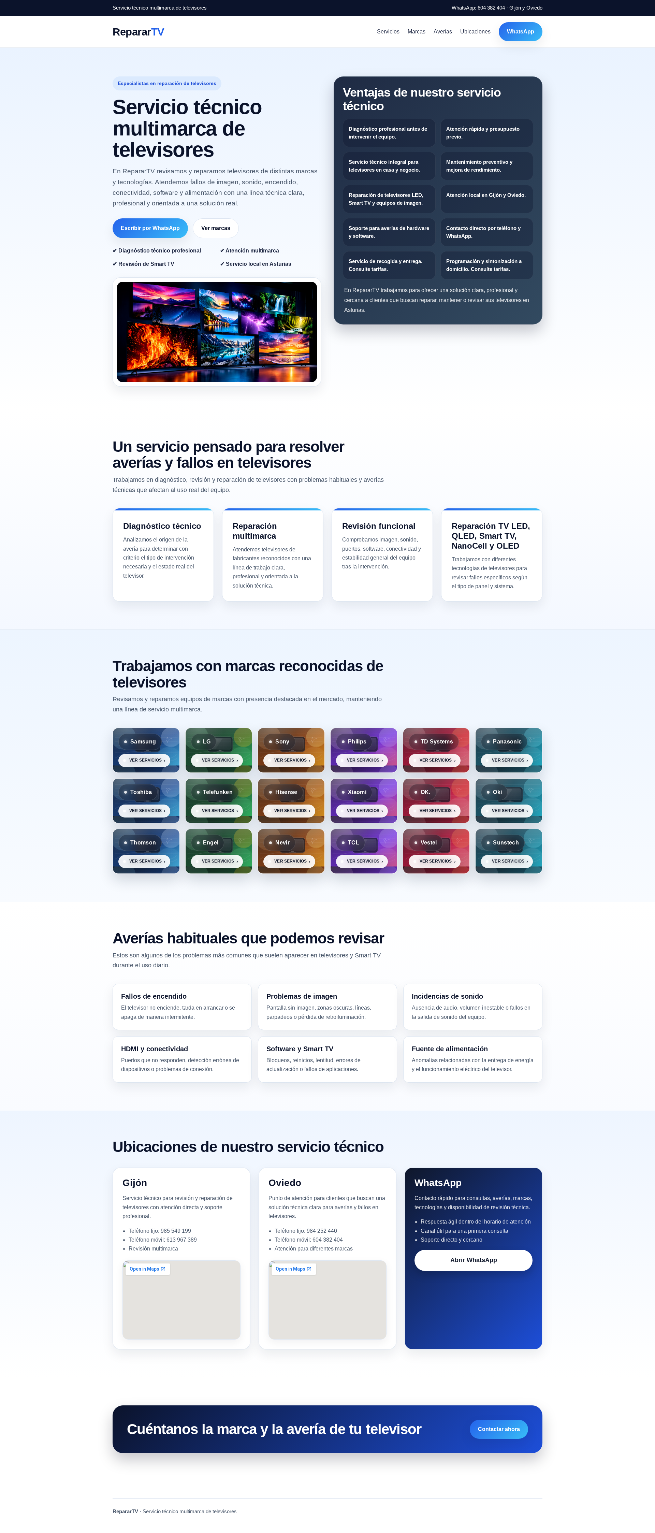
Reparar (138, 32)
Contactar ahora (499, 1429)
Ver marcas (215, 228)
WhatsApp (520, 31)
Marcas (416, 31)
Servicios (388, 31)
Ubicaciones (475, 31)
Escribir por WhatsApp (150, 228)
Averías (443, 31)
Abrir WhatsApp (473, 1260)
